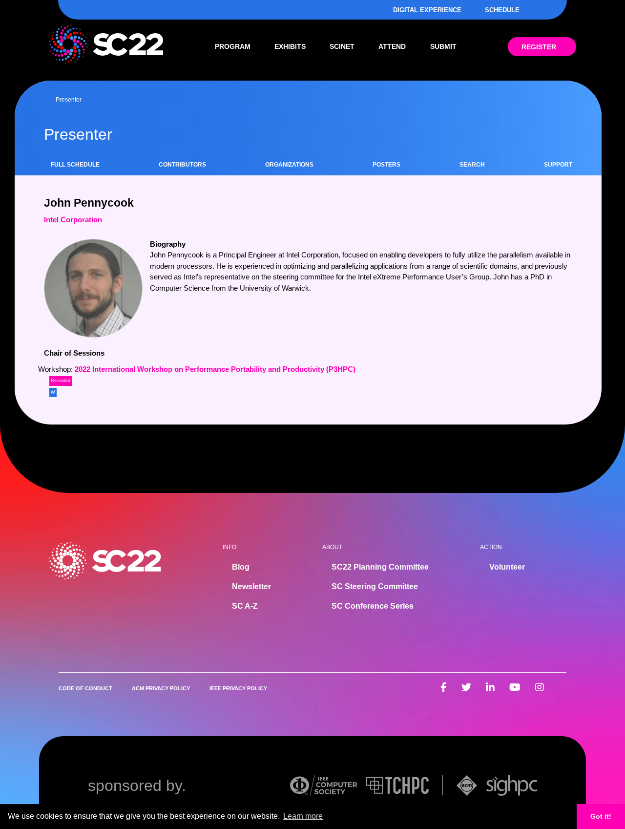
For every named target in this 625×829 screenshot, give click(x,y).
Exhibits (290, 46)
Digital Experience (427, 10)
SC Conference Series (373, 606)
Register (538, 47)
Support (558, 164)
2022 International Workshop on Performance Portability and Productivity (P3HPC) (215, 369)
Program (232, 46)
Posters (386, 164)
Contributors (182, 164)
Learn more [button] (303, 816)
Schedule (502, 10)
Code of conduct (85, 688)
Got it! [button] (600, 816)
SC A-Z (245, 606)
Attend (392, 46)
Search (472, 164)
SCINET (342, 46)
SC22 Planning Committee (380, 567)
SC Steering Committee (375, 586)
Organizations (289, 164)
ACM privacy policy (161, 688)
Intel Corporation (73, 219)
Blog (241, 567)
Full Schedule (75, 164)
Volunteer (507, 567)
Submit (443, 46)
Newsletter (251, 586)
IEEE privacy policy (238, 688)
